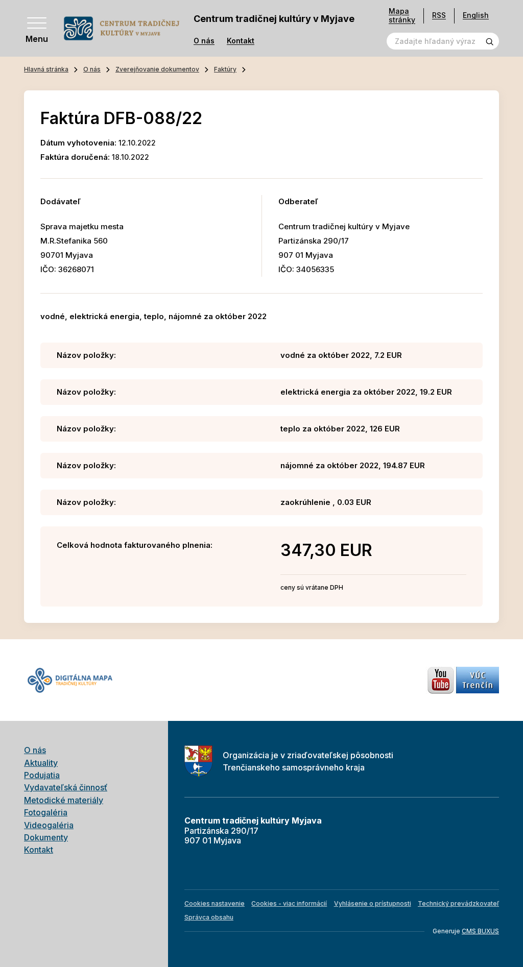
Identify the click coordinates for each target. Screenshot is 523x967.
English (476, 15)
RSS (439, 15)
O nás (204, 41)
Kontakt (240, 41)
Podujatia (42, 775)
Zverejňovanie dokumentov (157, 69)
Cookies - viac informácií (289, 903)
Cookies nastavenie (214, 903)
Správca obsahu (208, 917)
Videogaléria (49, 825)
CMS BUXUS (480, 931)
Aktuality (41, 763)
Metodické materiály (63, 800)
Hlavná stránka (46, 69)
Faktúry (225, 69)
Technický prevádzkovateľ (458, 903)
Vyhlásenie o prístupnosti (372, 903)
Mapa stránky (402, 15)
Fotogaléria (45, 812)
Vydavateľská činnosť (65, 787)
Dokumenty (46, 837)
